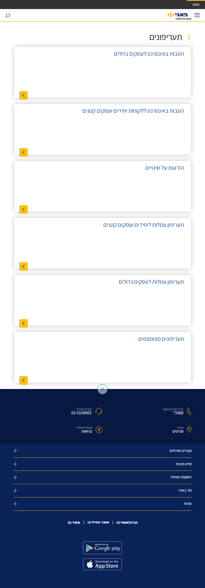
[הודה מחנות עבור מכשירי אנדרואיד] (102, 547)
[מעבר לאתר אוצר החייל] (98, 522)
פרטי (195, 4)
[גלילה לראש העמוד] (103, 389)
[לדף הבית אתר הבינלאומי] (179, 16)
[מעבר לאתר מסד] (74, 522)
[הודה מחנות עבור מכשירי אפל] (102, 564)
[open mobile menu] (197, 15)
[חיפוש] (7, 15)
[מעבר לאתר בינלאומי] (127, 522)
